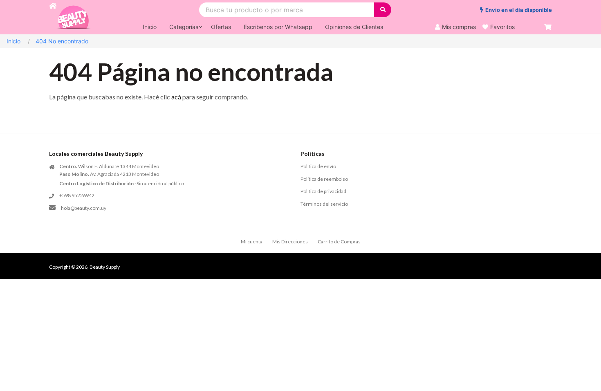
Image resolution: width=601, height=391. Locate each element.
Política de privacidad (323, 191)
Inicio (13, 41)
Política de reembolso (324, 179)
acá (176, 97)
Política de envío (318, 166)
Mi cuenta (251, 241)
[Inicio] (52, 17)
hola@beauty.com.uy (83, 208)
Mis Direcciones (290, 241)
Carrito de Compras (339, 241)
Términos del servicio (324, 204)
